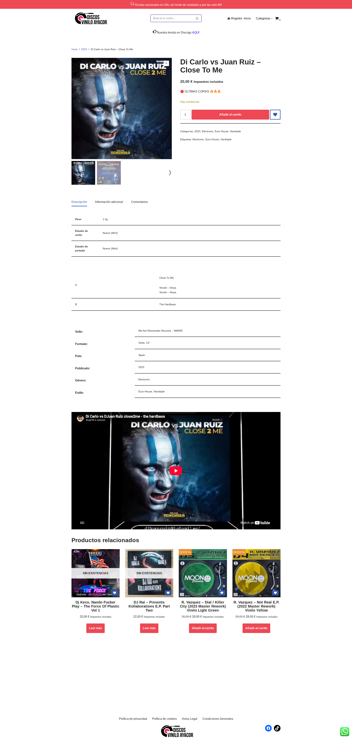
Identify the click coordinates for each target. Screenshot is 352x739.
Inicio (247, 18)
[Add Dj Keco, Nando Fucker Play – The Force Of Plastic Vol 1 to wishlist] (114, 592)
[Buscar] (197, 18)
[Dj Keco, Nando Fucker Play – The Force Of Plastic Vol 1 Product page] (95, 573)
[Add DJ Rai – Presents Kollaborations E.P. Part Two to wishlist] (168, 592)
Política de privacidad (133, 718)
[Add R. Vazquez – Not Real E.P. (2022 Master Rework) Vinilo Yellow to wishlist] (275, 592)
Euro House (221, 131)
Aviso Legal (189, 718)
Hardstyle (235, 131)
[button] (271, 18)
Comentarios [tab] (139, 201)
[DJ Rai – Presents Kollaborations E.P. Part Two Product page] (149, 573)
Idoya (173, 287)
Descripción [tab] (79, 201)
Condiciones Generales (217, 718)
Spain (141, 355)
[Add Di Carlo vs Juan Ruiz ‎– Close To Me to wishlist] (275, 115)
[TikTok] (277, 728)
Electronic (207, 131)
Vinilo (141, 342)
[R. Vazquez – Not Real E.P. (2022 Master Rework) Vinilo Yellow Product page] (256, 573)
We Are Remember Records (154, 330)
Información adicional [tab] (109, 201)
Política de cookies (164, 718)
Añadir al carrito (230, 114)
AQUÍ (195, 32)
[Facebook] (268, 728)
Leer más (95, 628)
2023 (84, 49)
